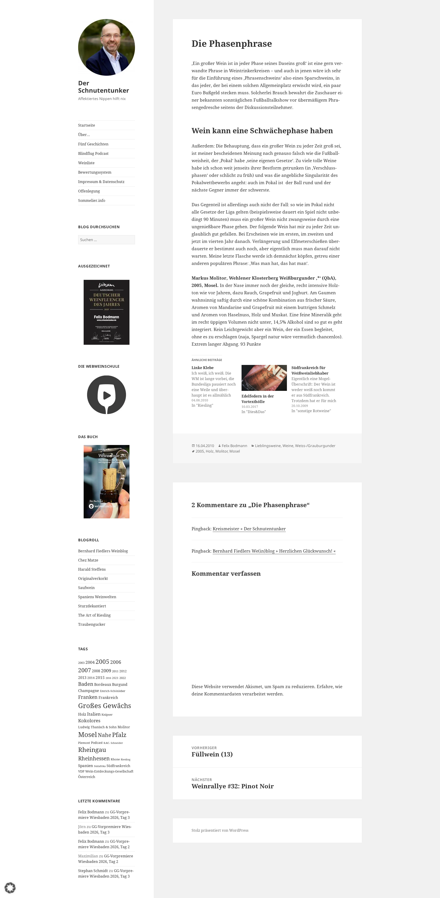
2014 (91, 678)
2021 (115, 678)
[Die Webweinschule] (106, 394)
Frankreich (108, 697)
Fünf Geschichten (93, 144)
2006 (115, 662)
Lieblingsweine (268, 445)
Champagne (88, 690)
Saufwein (86, 587)
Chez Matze (88, 560)
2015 (100, 677)
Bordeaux (102, 684)
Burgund (119, 684)
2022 (122, 678)
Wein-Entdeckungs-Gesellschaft (109, 771)
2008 (96, 670)
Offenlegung (89, 191)
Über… (84, 134)
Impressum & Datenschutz (101, 181)
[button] (10, 888)
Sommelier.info (91, 200)
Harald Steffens (92, 569)
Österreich (86, 776)
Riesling (125, 759)
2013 (82, 677)
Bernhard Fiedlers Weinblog (103, 550)
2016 (108, 678)
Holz (82, 714)
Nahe (104, 735)
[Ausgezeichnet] (106, 311)
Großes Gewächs (104, 705)
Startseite (86, 125)
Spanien (85, 765)
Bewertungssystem (94, 172)
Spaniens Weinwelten (97, 596)
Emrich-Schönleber (112, 691)
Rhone (115, 759)
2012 (123, 671)
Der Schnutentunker (103, 87)
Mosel (87, 734)
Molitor (124, 727)
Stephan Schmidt (93, 870)
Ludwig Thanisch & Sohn (97, 727)
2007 (84, 670)
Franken (88, 697)
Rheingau (92, 749)
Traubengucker (91, 624)
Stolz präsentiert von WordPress (220, 830)
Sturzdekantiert (92, 606)
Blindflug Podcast (93, 153)
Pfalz (119, 734)
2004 (90, 662)
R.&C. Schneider (113, 743)
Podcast (97, 742)
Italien (94, 714)
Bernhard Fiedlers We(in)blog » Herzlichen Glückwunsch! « (274, 551)
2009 (106, 670)
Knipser (107, 714)
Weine (288, 445)
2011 (115, 671)
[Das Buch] (106, 481)
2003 (81, 663)
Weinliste (86, 162)
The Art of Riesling (94, 615)
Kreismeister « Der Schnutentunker (249, 529)
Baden (85, 684)
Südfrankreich (118, 765)
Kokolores (89, 720)
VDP (81, 771)
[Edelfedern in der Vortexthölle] (264, 378)
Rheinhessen (94, 758)
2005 (102, 661)
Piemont (84, 743)
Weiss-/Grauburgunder (315, 445)
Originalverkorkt (93, 578)
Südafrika (100, 766)
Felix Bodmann (91, 812)
